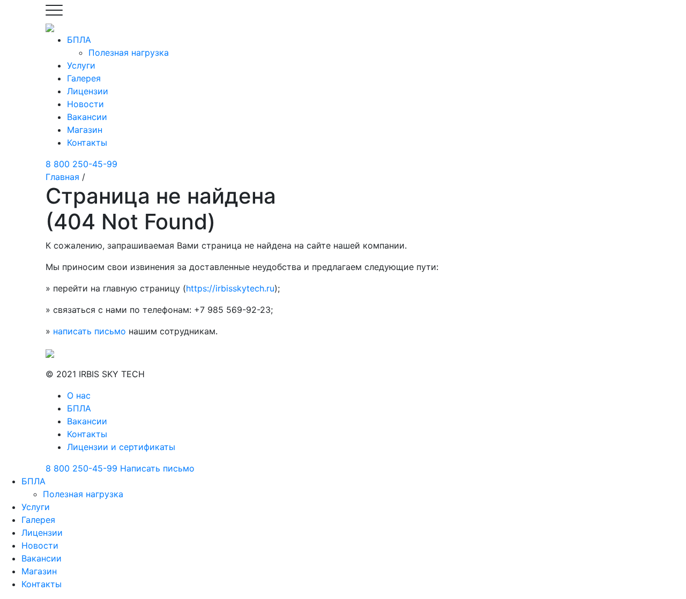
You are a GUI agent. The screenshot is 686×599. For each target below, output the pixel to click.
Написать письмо (157, 468)
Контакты (87, 142)
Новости (85, 104)
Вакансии (87, 116)
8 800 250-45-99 (81, 164)
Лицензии (87, 91)
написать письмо (89, 331)
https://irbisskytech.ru (230, 288)
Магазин (84, 129)
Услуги (81, 65)
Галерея (84, 78)
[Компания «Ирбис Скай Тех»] (50, 26)
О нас (79, 395)
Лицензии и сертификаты (121, 446)
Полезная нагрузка (128, 52)
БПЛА (79, 39)
